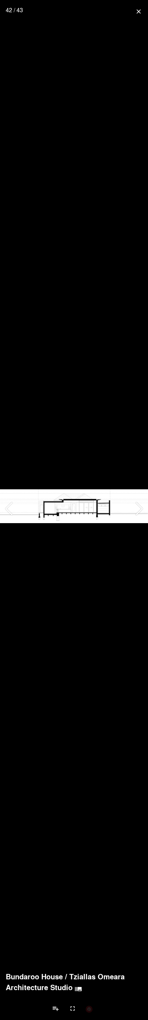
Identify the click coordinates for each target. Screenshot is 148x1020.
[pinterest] (89, 1009)
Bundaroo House (34, 976)
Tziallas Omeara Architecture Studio (65, 982)
